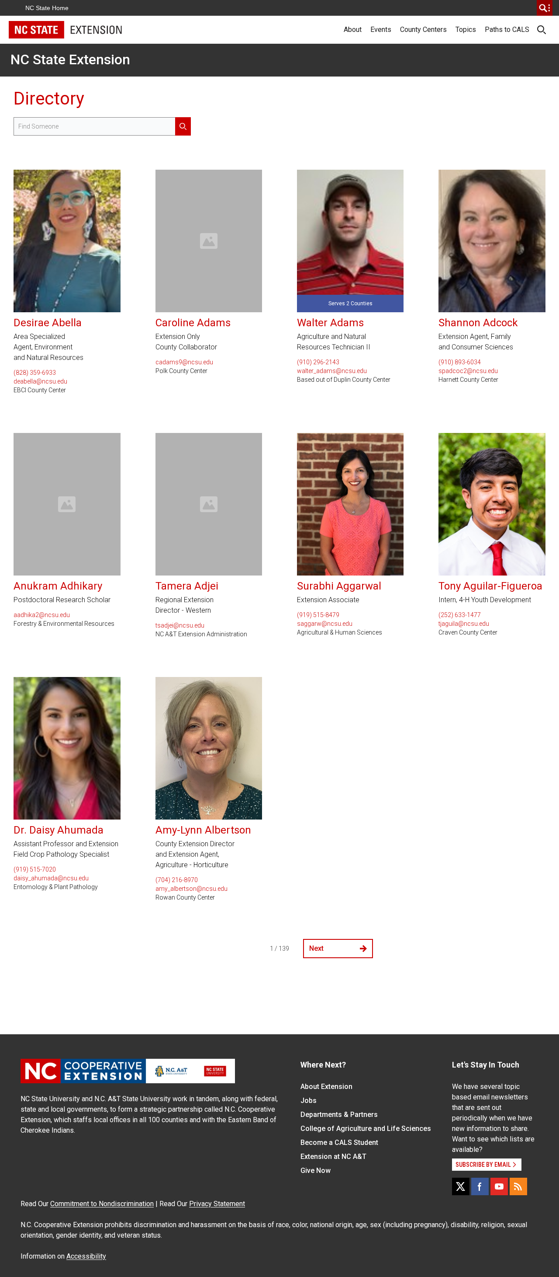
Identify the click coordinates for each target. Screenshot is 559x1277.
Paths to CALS (507, 29)
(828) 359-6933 (35, 372)
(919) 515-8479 (318, 614)
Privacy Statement (217, 1204)
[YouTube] (499, 1186)
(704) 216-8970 (176, 879)
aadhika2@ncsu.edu (42, 614)
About (353, 29)
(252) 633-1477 (459, 614)
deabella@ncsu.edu (40, 381)
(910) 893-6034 (459, 362)
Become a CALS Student (339, 1142)
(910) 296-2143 (318, 362)
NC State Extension (70, 59)
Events (380, 29)
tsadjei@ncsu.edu (179, 625)
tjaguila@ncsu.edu (463, 623)
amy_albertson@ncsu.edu (191, 888)
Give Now (315, 1170)
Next (316, 948)
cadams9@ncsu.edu (184, 362)
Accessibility (86, 1256)
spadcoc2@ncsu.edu (468, 370)
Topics (465, 29)
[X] (460, 1186)
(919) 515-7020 (35, 869)
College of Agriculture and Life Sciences (365, 1128)
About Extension (326, 1086)
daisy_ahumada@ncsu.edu (51, 878)
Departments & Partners (339, 1114)
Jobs (308, 1100)
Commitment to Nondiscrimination (102, 1204)
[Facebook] (480, 1186)
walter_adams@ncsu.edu (332, 370)
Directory (49, 98)
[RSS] (518, 1186)
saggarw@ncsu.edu (324, 623)
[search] (544, 8)
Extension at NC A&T (333, 1156)
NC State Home (47, 7)
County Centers (423, 29)
